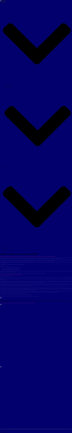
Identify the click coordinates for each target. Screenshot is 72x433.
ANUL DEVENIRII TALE (7, 84)
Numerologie (5, 249)
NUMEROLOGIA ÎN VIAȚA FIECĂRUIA (10, 86)
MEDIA (3, 251)
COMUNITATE (7, 165)
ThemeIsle (7, 432)
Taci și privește (6, 250)
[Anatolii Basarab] (2, 0)
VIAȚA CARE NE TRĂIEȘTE (8, 85)
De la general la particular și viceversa (9, 247)
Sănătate (5, 248)
